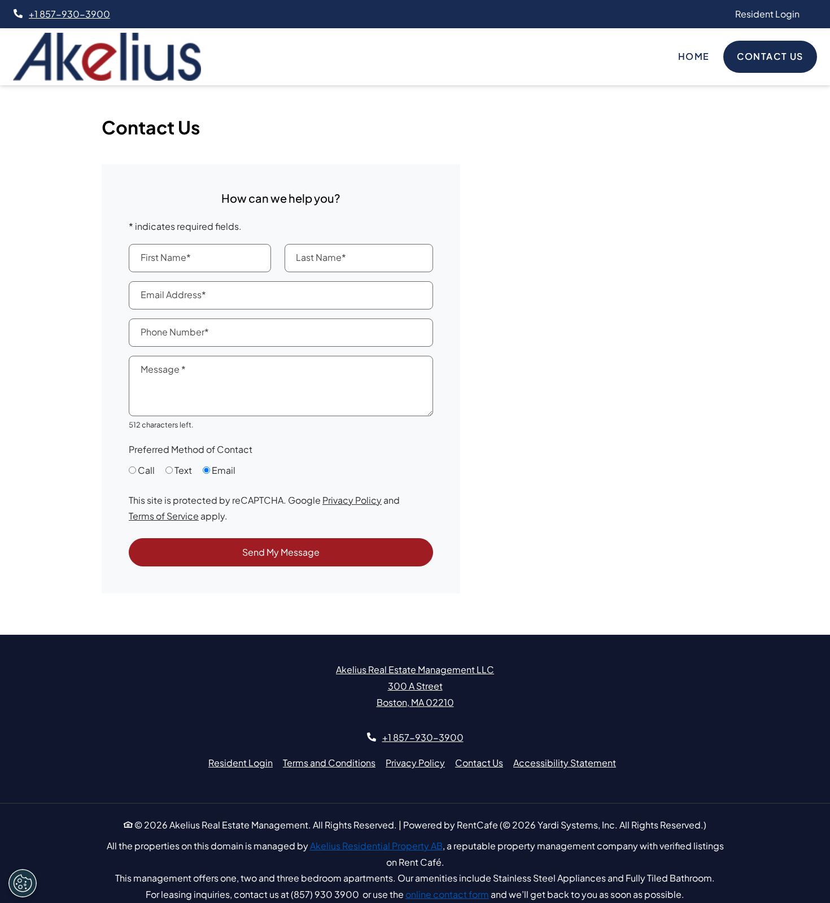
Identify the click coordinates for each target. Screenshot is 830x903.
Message (163, 369)
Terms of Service (164, 515)
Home (694, 56)
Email (223, 470)
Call (146, 470)
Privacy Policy (352, 500)
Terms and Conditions (329, 762)
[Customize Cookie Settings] (22, 883)
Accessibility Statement (564, 762)
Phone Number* (175, 332)
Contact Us (770, 56)
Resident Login (773, 13)
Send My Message (281, 552)
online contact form (447, 894)
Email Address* (173, 294)
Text (183, 470)
